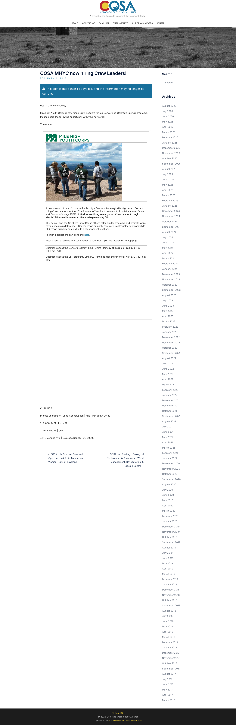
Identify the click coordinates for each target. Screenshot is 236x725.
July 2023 (167, 300)
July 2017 (167, 679)
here (86, 234)
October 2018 (169, 600)
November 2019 (171, 531)
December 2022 (171, 337)
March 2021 (168, 447)
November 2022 (171, 342)
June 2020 (168, 495)
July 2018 (167, 616)
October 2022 (169, 347)
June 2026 (168, 116)
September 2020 (171, 479)
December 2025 (171, 148)
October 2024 (169, 221)
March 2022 (168, 384)
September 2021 (171, 416)
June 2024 (168, 242)
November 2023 (171, 279)
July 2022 (167, 363)
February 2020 (170, 516)
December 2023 (171, 274)
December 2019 (171, 526)
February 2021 (170, 453)
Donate (160, 23)
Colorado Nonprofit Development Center (125, 721)
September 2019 (171, 542)
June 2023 (168, 305)
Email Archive (120, 23)
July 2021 (167, 426)
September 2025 (171, 163)
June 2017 (167, 684)
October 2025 (169, 158)
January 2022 (169, 395)
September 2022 (171, 353)
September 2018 (171, 605)
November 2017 (171, 658)
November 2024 (171, 216)
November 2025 (171, 153)
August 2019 (169, 547)
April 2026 (167, 127)
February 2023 (170, 326)
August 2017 (169, 673)
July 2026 (167, 111)
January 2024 (169, 269)
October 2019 (169, 537)
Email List (104, 23)
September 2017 (171, 668)
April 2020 (167, 505)
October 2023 (169, 284)
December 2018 (170, 589)
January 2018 (169, 647)
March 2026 (168, 132)
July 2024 (167, 237)
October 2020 (169, 474)
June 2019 (168, 558)
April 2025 (167, 190)
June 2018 (167, 621)
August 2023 (169, 295)
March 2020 (168, 510)
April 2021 (167, 442)
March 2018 (168, 637)
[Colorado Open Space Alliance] (118, 7)
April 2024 (167, 253)
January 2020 (169, 521)
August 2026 (169, 106)
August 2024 (169, 232)
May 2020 (167, 500)
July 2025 (167, 174)
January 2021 (169, 458)
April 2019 (167, 568)
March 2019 (168, 574)
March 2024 (168, 258)
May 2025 (167, 184)
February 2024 (170, 263)
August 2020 (169, 484)
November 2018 (171, 595)
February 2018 (170, 642)
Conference (88, 23)
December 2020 (171, 463)
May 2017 (167, 689)
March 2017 (168, 700)
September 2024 (171, 227)
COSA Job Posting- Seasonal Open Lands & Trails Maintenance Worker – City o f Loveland (66, 458)
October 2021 (169, 411)
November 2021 (171, 405)
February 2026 (170, 137)
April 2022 (167, 379)
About (75, 23)
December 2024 (171, 211)
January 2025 (169, 205)
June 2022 (168, 368)
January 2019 (169, 584)
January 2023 (169, 332)
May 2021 (167, 437)
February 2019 (170, 579)
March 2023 (168, 321)
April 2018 (167, 631)
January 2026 (169, 142)
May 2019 (167, 563)
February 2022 (170, 390)
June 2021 (167, 432)
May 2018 (167, 626)
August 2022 (169, 358)
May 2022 (167, 374)
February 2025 (170, 200)
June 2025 (168, 179)
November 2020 (171, 468)
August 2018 (169, 610)
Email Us (119, 713)
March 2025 (168, 195)
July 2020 (167, 489)
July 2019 (167, 552)
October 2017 (169, 663)
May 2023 (167, 311)
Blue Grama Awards (142, 23)
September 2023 (171, 290)
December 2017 (170, 652)
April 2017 (167, 694)
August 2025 (169, 169)
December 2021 (170, 400)
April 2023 (167, 316)
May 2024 (167, 248)
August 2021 (169, 421)
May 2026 (167, 121)
